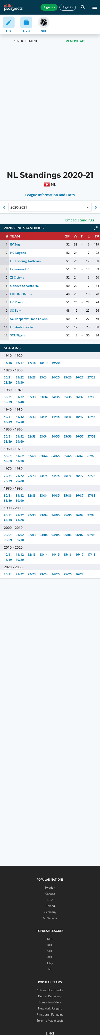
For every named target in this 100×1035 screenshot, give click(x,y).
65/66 (68, 456)
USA (50, 900)
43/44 (44, 417)
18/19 (44, 363)
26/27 (79, 377)
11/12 (20, 555)
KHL (50, 945)
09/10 (20, 540)
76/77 (79, 476)
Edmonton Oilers (50, 1002)
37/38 (91, 397)
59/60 (20, 441)
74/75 (55, 476)
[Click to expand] (95, 228)
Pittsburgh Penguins (50, 1014)
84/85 (55, 495)
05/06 (68, 535)
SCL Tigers (17, 335)
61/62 (20, 456)
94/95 (55, 515)
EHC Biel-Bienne (21, 294)
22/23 (32, 377)
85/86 (68, 495)
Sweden (50, 888)
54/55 (55, 436)
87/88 (91, 495)
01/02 (20, 535)
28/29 (8, 382)
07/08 (91, 535)
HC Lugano (18, 253)
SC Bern (15, 310)
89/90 (20, 501)
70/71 (8, 476)
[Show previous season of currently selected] (4, 207)
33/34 (44, 397)
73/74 (44, 476)
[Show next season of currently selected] (96, 207)
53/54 (44, 436)
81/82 (20, 495)
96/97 (79, 515)
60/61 (8, 456)
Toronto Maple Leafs (50, 1020)
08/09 (8, 540)
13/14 (44, 555)
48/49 (8, 422)
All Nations (50, 918)
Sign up (49, 7)
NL (50, 969)
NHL (50, 939)
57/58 (91, 436)
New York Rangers (50, 1008)
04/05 (55, 535)
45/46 (68, 417)
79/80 (20, 481)
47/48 (91, 417)
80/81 (8, 495)
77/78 (91, 476)
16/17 (20, 363)
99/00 (20, 520)
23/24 (44, 377)
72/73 (32, 476)
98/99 (8, 520)
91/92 (20, 515)
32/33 (32, 397)
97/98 (91, 515)
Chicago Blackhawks (50, 990)
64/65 (55, 456)
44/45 (55, 417)
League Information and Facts (50, 195)
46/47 (79, 417)
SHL (50, 951)
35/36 (68, 397)
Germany (50, 912)
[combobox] (10, 207)
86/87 (79, 495)
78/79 (8, 481)
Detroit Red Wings (50, 996)
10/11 (8, 555)
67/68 (91, 456)
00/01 (8, 535)
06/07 (79, 535)
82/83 (32, 495)
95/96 (68, 515)
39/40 (20, 402)
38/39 (8, 402)
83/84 (44, 495)
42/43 (32, 417)
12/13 (32, 555)
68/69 (8, 461)
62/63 (32, 456)
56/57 (79, 436)
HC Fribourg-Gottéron (25, 261)
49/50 (20, 422)
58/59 (8, 441)
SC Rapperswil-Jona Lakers (29, 319)
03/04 (44, 535)
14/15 (55, 555)
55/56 (68, 436)
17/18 (32, 363)
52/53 (32, 436)
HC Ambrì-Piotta (21, 327)
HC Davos (17, 302)
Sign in (68, 7)
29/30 (20, 382)
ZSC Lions (17, 277)
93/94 (44, 515)
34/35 (55, 397)
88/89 (8, 501)
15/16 (8, 363)
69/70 (20, 461)
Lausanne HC (19, 269)
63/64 (44, 456)
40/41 (8, 417)
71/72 (20, 476)
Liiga (50, 963)
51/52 (20, 436)
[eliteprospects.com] (13, 7)
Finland (50, 906)
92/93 (32, 515)
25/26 (68, 377)
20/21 (8, 377)
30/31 (8, 397)
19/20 (55, 363)
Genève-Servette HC (24, 286)
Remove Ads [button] (76, 41)
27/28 (91, 377)
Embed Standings (79, 220)
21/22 (20, 377)
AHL (50, 957)
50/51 (8, 436)
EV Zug (15, 244)
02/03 (32, 535)
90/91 (8, 515)
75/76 (68, 476)
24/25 (55, 377)
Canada (50, 894)
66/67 (79, 456)
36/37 (79, 397)
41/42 (20, 417)
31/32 (20, 397)
